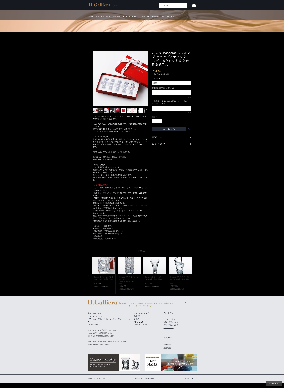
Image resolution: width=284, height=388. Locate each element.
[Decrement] (153, 121)
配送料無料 (165, 74)
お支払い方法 (169, 328)
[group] (142, 275)
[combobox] (171, 83)
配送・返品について (171, 322)
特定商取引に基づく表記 (144, 378)
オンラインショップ (141, 313)
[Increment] (160, 121)
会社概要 (137, 316)
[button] (194, 5)
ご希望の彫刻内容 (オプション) (163, 88)
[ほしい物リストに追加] (189, 129)
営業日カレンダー (140, 325)
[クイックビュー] (103, 265)
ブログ (136, 319)
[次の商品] (195, 275)
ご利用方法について (171, 325)
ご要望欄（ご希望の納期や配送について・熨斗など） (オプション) (170, 102)
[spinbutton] (157, 121)
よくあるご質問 (169, 319)
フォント (156, 79)
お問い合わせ (139, 322)
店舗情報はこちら (94, 313)
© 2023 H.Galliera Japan (97, 378)
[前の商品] (89, 275)
